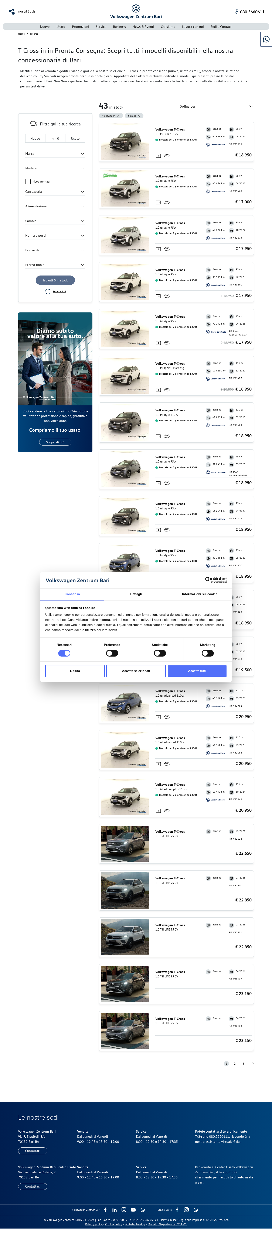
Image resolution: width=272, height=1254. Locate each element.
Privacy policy (94, 1224)
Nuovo (45, 26)
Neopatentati (41, 181)
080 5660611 (252, 11)
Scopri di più (55, 442)
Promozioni (80, 26)
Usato (75, 138)
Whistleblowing (135, 1224)
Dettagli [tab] (136, 594)
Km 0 (55, 138)
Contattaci (32, 1151)
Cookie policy (113, 1224)
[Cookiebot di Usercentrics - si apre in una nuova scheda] (208, 580)
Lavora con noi (193, 26)
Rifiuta (75, 671)
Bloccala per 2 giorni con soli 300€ (178, 139)
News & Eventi (143, 26)
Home (21, 33)
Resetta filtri (59, 291)
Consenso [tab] (72, 594)
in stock (55, 280)
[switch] (112, 653)
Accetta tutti (197, 671)
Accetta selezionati (136, 671)
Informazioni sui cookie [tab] (199, 594)
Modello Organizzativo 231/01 (167, 1224)
